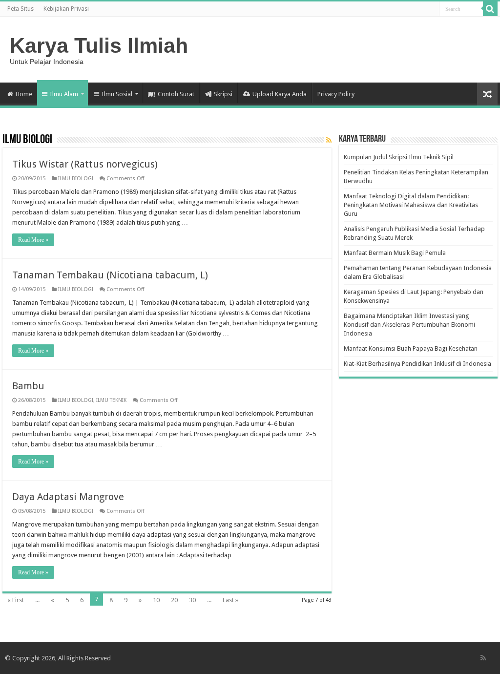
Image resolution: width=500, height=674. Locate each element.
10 (156, 600)
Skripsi (223, 94)
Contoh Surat (176, 94)
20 (174, 600)
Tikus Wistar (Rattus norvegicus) (85, 164)
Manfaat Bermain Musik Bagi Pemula (395, 252)
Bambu (28, 386)
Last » (230, 600)
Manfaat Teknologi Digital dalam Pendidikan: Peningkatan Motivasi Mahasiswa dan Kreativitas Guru (411, 204)
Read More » (33, 239)
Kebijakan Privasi (66, 8)
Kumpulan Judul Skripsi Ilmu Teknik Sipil (399, 157)
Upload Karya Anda (279, 94)
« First (15, 600)
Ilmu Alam (64, 94)
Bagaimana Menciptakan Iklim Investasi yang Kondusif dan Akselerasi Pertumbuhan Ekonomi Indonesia (409, 324)
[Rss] (483, 658)
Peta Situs (20, 8)
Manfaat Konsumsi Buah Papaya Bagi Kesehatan (411, 348)
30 (192, 600)
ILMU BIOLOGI (75, 178)
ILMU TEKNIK (111, 400)
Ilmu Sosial (117, 94)
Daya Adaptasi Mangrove (68, 497)
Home (24, 94)
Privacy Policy (335, 94)
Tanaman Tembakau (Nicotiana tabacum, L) (110, 275)
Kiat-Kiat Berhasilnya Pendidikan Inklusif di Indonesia (417, 363)
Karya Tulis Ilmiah (99, 45)
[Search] (490, 8)
